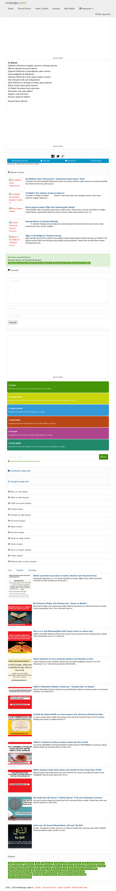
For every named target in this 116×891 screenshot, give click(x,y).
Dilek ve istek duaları (19, 497)
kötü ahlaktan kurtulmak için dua (21, 869)
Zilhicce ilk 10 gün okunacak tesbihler (83, 869)
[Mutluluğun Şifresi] (16, 3)
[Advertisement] (58, 36)
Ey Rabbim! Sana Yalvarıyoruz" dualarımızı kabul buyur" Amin (55, 179)
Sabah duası (79, 866)
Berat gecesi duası (54, 872)
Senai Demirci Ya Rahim (81, 263)
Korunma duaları (17, 521)
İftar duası (48, 866)
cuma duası (68, 866)
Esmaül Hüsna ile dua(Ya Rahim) (21, 263)
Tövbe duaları (16, 555)
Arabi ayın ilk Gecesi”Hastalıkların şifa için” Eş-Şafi (58, 825)
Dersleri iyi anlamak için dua (73, 872)
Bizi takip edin (103, 14)
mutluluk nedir (60, 863)
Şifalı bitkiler (15, 420)
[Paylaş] (53, 156)
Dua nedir (37, 874)
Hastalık (56, 8)
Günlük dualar (16, 509)
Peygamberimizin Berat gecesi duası (71, 874)
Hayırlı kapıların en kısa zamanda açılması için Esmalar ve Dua (63, 659)
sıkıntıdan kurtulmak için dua (19, 872)
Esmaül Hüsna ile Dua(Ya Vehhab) (41, 221)
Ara (104, 457)
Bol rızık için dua (74, 863)
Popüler (20, 570)
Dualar (11, 8)
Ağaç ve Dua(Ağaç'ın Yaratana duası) (43, 235)
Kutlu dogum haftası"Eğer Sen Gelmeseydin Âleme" (50, 207)
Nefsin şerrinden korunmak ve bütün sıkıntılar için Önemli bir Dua (65, 576)
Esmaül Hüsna (24, 8)
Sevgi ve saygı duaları (20, 538)
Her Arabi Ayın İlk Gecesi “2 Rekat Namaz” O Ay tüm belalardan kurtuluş (67, 797)
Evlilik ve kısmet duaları (20, 503)
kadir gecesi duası (59, 869)
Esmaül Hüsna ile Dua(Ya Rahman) (24, 260)
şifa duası (101, 866)
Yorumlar (32, 570)
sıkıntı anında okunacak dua (93, 863)
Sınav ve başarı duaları (20, 550)
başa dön (46, 161)
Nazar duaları (16, 526)
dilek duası (29, 863)
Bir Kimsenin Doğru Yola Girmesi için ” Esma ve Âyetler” (60, 603)
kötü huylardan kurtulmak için (20, 874)
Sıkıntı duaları (16, 544)
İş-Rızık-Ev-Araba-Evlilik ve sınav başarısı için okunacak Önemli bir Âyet (68, 714)
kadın (38, 869)
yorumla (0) (71, 161)
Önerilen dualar (17, 532)
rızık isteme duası (49, 874)
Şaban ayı (57, 866)
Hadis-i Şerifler (41, 8)
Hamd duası (90, 866)
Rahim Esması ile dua (62, 263)
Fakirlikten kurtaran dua (33, 866)
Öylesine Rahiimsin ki (43, 263)
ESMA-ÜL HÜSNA (15, 866)
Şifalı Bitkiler (69, 8)
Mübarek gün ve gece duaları (23, 561)
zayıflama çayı (47, 863)
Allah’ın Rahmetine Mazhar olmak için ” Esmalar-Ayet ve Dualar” (64, 686)
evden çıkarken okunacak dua (20, 877)
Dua (10, 863)
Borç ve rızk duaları (19, 491)
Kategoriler (86, 8)
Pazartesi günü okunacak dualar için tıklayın (25, 461)
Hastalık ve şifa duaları (20, 515)
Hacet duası (18, 863)
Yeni (10, 570)
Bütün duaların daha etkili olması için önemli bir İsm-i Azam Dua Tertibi (67, 770)
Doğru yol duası (39, 872)
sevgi (38, 863)
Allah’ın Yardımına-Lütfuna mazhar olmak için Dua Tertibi (60, 742)
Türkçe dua (46, 869)
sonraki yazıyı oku (21, 161)
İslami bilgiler (15, 443)
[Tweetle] (58, 156)
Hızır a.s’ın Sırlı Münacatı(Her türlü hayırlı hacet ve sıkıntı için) (63, 631)
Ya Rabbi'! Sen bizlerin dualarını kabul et (44, 193)
